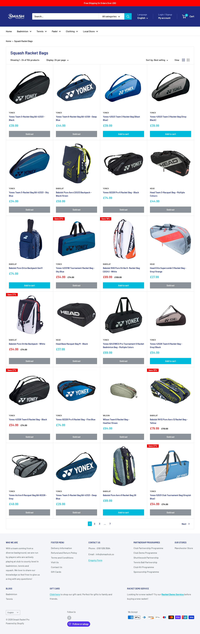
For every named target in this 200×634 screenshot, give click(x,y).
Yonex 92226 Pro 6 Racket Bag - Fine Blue (75, 419)
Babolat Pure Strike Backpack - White (27, 343)
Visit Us (55, 562)
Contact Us (56, 567)
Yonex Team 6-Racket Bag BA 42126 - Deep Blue (76, 118)
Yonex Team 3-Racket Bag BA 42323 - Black (27, 118)
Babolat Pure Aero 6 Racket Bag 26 (119, 495)
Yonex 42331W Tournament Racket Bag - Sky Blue (75, 270)
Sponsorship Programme (146, 571)
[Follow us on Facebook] (69, 618)
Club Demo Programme (145, 552)
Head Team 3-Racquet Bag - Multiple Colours (167, 194)
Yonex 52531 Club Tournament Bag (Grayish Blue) (170, 497)
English (10, 612)
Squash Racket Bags (23, 41)
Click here (55, 594)
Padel (55, 31)
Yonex (12, 112)
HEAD (152, 188)
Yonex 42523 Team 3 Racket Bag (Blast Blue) (121, 118)
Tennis (40, 31)
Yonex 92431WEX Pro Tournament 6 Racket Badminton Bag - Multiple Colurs (123, 345)
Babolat (60, 188)
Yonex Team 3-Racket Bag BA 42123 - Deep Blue (76, 497)
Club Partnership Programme (148, 548)
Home (9, 31)
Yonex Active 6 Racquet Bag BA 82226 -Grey (28, 497)
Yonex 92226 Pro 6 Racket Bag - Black (121, 192)
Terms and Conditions (62, 557)
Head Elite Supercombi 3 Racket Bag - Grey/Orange (168, 270)
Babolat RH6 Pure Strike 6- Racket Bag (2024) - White (121, 270)
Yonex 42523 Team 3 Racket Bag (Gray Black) (168, 118)
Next (184, 524)
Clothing (70, 31)
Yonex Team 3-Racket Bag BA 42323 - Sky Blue (29, 194)
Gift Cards (56, 571)
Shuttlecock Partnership (146, 557)
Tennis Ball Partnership (145, 562)
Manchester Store (184, 548)
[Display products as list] (188, 60)
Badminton (22, 31)
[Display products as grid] (183, 60)
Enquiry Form (95, 560)
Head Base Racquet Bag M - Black (72, 343)
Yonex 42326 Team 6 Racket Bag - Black (28, 419)
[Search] (128, 16)
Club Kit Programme (144, 567)
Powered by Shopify (15, 623)
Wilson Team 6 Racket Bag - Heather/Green (116, 421)
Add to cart (123, 134)
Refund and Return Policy (64, 552)
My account (164, 17)
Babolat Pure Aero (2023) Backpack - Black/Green (74, 194)
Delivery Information (61, 548)
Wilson (106, 415)
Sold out (30, 134)
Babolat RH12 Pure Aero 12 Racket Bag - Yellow (169, 421)
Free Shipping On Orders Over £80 (100, 3)
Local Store (89, 31)
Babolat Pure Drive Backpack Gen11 (25, 268)
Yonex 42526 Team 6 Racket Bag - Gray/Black (166, 345)
